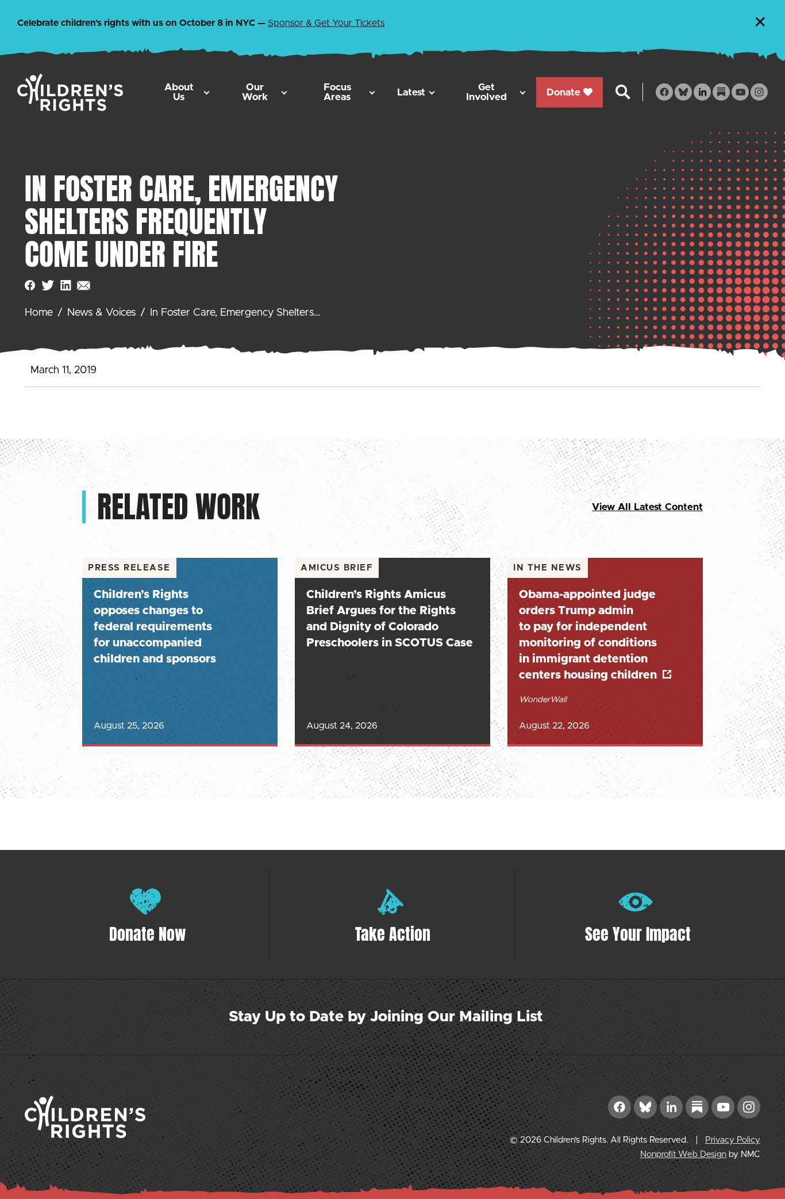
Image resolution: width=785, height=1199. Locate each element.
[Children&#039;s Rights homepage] (70, 92)
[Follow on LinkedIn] (702, 92)
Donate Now (147, 934)
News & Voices (101, 313)
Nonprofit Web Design (683, 1154)
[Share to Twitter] (48, 285)
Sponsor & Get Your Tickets (326, 23)
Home (39, 313)
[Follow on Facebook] (664, 92)
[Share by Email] (83, 285)
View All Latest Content (647, 507)
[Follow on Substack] (721, 92)
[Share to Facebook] (30, 285)
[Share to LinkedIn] (65, 285)
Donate (563, 92)
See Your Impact (638, 934)
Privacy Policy (732, 1140)
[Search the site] (622, 92)
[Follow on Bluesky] (683, 92)
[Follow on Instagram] (759, 92)
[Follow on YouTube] (740, 92)
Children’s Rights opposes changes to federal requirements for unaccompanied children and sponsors (155, 627)
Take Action (392, 934)
